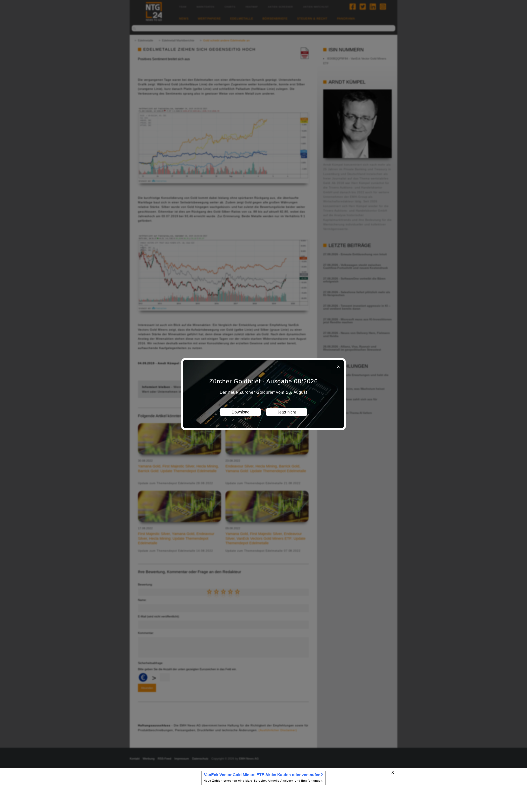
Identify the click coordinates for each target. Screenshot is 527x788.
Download (241, 412)
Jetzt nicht (286, 412)
